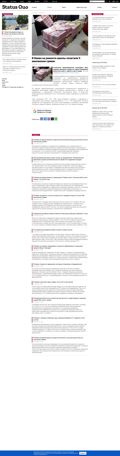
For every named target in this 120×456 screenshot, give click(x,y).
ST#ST (46, 1)
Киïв (29, 1)
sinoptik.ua (20, 87)
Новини (34, 7)
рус (117, 1)
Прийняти (83, 453)
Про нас (54, 1)
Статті (49, 7)
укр (113, 1)
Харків (4, 1)
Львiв (22, 1)
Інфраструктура (81, 7)
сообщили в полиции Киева (69, 73)
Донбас (37, 1)
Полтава (13, 1)
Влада (100, 7)
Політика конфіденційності (40, 454)
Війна (64, 7)
